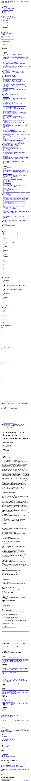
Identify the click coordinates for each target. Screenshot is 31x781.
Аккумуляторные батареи (9, 76)
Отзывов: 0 (11, 457)
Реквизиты (6, 745)
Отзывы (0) (18, 460)
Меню (3, 3)
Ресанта (5, 246)
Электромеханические (8, 305)
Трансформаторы (7, 68)
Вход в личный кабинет (9, 739)
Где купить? (19, 403)
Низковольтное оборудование (10, 94)
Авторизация (4, 33)
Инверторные (6, 293)
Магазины (6, 746)
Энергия (5, 254)
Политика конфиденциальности (8, 769)
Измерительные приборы (9, 208)
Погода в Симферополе (8, 407)
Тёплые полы (6, 77)
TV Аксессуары (7, 210)
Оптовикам (6, 738)
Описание (4, 460)
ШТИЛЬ (5, 250)
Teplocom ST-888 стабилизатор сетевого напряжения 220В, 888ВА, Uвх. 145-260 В (15, 671)
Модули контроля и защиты (10, 215)
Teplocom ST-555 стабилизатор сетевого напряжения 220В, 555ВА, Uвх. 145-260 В (15, 693)
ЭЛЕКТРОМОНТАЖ (8, 8)
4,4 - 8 (4, 314)
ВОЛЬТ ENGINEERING (9, 242)
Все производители (5, 344)
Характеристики (11, 460)
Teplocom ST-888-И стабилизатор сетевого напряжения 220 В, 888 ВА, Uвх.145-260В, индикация (15, 661)
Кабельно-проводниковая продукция (12, 179)
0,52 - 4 (5, 310)
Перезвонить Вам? (5, 18)
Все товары (6, 757)
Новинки (5, 13)
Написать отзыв (20, 457)
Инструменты (7, 194)
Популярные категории (9, 225)
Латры (5, 93)
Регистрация (10, 33)
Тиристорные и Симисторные (10, 301)
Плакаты (5, 213)
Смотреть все (4, 393)
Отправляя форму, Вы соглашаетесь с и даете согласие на (15, 730)
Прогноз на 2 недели (13, 408)
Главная (5, 6)
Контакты (5, 7)
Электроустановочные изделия (11, 144)
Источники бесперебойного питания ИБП (14, 71)
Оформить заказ (26, 780)
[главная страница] (4, 20)
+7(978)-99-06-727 (5, 17)
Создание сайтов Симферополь (8, 766)
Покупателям (25, 403)
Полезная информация (9, 403)
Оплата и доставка (8, 10)
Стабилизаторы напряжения (10, 61)
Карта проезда (4, 32)
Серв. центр (6, 11)
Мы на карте (4, 717)
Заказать (4, 449)
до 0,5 (4, 322)
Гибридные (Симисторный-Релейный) (12, 289)
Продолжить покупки (5, 780)
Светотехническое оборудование (11, 129)
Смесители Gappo (8, 59)
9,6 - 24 (5, 318)
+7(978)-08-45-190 (14, 1)
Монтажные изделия (8, 159)
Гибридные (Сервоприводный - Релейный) (14, 285)
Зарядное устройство (8, 221)
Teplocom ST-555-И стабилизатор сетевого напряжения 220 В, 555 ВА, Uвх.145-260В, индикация (15, 682)
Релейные (5, 297)
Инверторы (6, 70)
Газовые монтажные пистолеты (11, 50)
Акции (5, 12)
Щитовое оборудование (9, 195)
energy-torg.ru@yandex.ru (7, 16)
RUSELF (5, 238)
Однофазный (6, 280)
